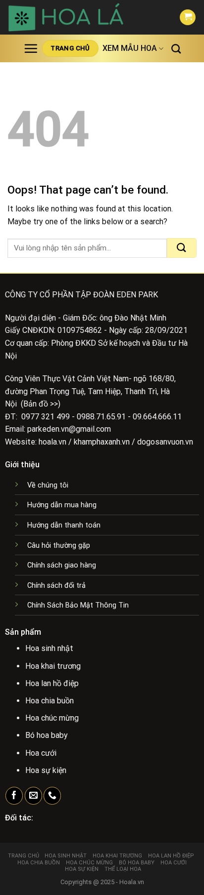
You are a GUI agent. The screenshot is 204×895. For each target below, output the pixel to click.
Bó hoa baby (136, 862)
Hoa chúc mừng (89, 862)
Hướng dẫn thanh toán (64, 525)
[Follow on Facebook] (14, 796)
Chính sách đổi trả (56, 585)
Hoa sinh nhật (66, 856)
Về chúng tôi (47, 485)
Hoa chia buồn (38, 862)
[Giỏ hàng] (188, 17)
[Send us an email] (33, 796)
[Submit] (182, 248)
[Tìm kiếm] (176, 48)
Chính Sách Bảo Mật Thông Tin (78, 605)
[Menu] (30, 48)
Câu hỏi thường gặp (58, 545)
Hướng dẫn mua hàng (62, 505)
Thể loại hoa (122, 869)
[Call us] (52, 796)
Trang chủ (23, 856)
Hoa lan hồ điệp (171, 856)
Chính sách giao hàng (61, 565)
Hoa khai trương (117, 856)
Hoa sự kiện (82, 869)
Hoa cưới (173, 862)
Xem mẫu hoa (129, 48)
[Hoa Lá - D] (85, 17)
